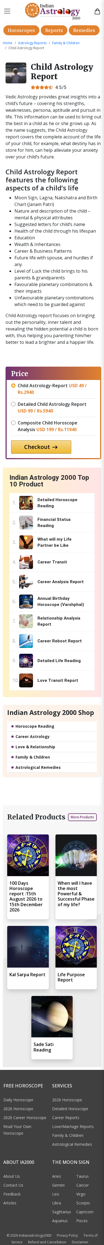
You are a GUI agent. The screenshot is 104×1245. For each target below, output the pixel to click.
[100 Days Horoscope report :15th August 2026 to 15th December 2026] (28, 855)
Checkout (37, 447)
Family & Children (66, 43)
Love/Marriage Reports (73, 1126)
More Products (82, 817)
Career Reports (65, 1117)
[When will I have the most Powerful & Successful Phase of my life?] (76, 855)
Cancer (82, 1185)
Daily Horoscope (18, 1099)
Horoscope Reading (35, 726)
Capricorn (84, 1211)
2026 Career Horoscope (24, 1117)
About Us (11, 1176)
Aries (56, 1176)
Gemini (58, 1185)
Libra (56, 1203)
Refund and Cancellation (47, 1242)
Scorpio (83, 1203)
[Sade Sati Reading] (52, 1017)
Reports (54, 30)
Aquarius (60, 1220)
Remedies (84, 30)
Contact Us (13, 1185)
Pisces (82, 1220)
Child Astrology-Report (52, 388)
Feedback (12, 1194)
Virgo (80, 1194)
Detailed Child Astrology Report (52, 407)
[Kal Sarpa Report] (28, 947)
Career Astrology (33, 736)
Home (7, 43)
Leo (55, 1194)
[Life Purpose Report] (76, 947)
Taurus (82, 1176)
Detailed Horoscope (70, 1108)
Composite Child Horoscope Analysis (47, 426)
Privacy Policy (67, 1235)
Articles (9, 1203)
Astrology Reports (32, 43)
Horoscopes (21, 30)
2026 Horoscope (18, 1108)
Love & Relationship (35, 746)
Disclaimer (80, 1242)
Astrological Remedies (38, 767)
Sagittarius (61, 1211)
